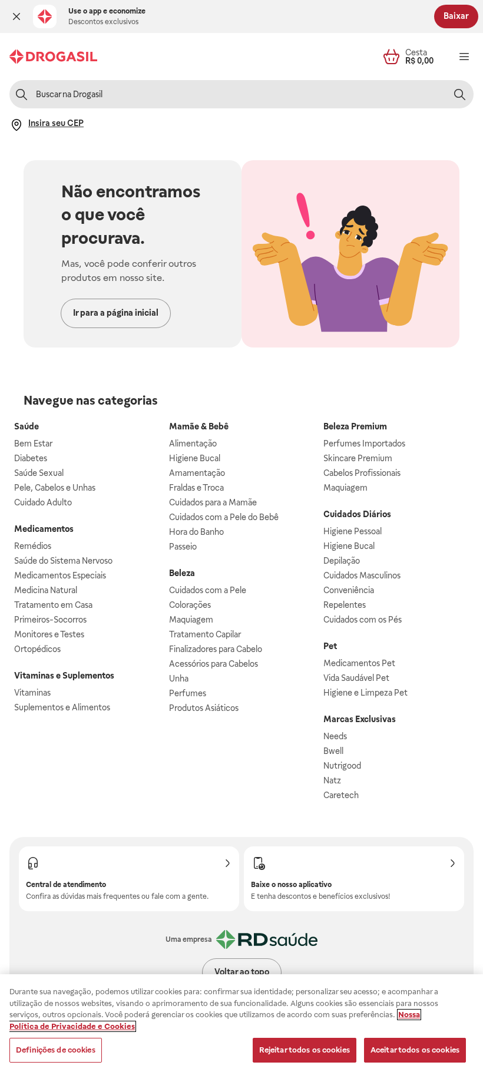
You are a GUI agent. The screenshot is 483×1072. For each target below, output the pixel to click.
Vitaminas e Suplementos (64, 675)
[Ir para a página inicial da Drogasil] (53, 56)
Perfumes (187, 693)
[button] (16, 16)
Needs (335, 736)
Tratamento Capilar (205, 634)
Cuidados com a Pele (207, 590)
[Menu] (464, 56)
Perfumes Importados (364, 443)
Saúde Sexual (39, 473)
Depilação (341, 560)
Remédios (32, 546)
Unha (178, 678)
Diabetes (30, 458)
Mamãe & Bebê (199, 426)
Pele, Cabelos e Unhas (54, 487)
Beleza (182, 573)
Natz (332, 780)
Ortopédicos (37, 649)
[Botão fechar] (16, 16)
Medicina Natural (45, 590)
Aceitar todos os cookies (414, 1049)
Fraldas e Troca (196, 487)
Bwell (333, 751)
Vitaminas (32, 692)
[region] (241, 1023)
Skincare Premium (357, 458)
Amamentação (197, 473)
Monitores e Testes (49, 634)
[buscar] (459, 94)
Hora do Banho (196, 532)
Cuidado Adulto (43, 502)
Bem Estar (33, 443)
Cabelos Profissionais (362, 473)
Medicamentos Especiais (60, 575)
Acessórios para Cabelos (213, 664)
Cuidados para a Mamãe (213, 502)
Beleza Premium (355, 426)
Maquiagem (191, 619)
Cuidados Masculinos (362, 575)
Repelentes (344, 605)
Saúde (26, 426)
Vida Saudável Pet (356, 678)
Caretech (341, 795)
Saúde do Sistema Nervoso (63, 560)
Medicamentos (44, 529)
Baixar (456, 16)
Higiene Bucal (194, 458)
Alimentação (193, 443)
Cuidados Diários (357, 514)
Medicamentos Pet (359, 663)
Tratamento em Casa (53, 605)
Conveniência (348, 590)
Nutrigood (342, 765)
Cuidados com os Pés (362, 619)
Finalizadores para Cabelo (215, 649)
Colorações (190, 605)
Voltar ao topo (241, 972)
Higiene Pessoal (352, 531)
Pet (330, 646)
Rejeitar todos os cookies (304, 1049)
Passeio (183, 546)
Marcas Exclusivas (359, 719)
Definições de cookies (55, 1049)
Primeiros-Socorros (50, 619)
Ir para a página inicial (115, 312)
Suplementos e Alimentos (62, 707)
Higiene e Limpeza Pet (365, 692)
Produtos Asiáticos (204, 708)
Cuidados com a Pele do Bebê (224, 517)
